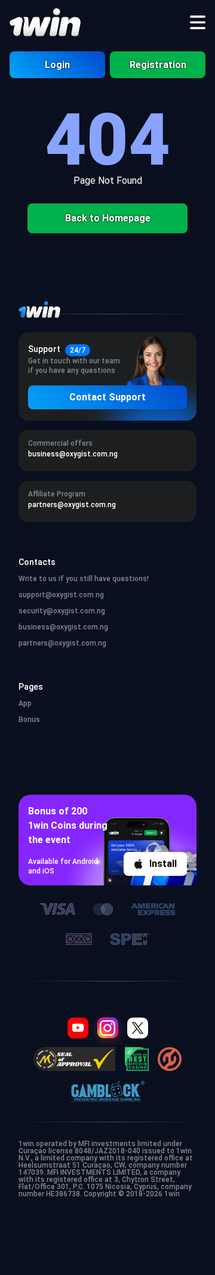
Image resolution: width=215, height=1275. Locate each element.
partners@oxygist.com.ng (62, 643)
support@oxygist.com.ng (61, 595)
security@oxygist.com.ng (62, 611)
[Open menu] (197, 23)
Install (163, 863)
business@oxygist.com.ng (63, 627)
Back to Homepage (107, 218)
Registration (158, 64)
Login (57, 64)
